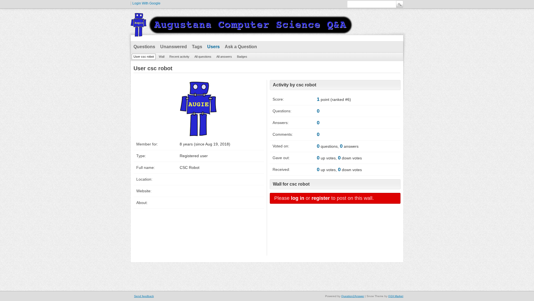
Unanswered (173, 46)
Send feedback (144, 296)
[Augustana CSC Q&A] (242, 33)
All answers (224, 56)
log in (297, 198)
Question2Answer (352, 296)
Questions (144, 46)
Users (213, 46)
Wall (161, 56)
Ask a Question (241, 46)
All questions (202, 56)
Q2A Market (395, 296)
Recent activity (179, 56)
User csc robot (144, 56)
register (321, 198)
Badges (242, 56)
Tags (197, 46)
